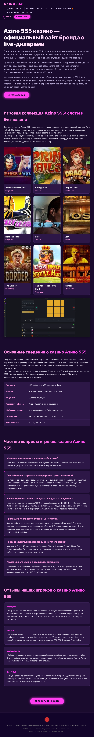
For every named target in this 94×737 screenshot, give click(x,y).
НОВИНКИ (30, 8)
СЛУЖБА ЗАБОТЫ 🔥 (65, 8)
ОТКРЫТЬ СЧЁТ (22, 17)
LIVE (51, 8)
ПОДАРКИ (9, 8)
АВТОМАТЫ (42, 8)
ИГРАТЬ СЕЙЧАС (16, 95)
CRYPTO (19, 8)
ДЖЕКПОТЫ (27, 13)
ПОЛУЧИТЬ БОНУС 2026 (47, 701)
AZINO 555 (13, 4)
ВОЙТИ (8, 17)
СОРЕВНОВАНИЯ (12, 13)
